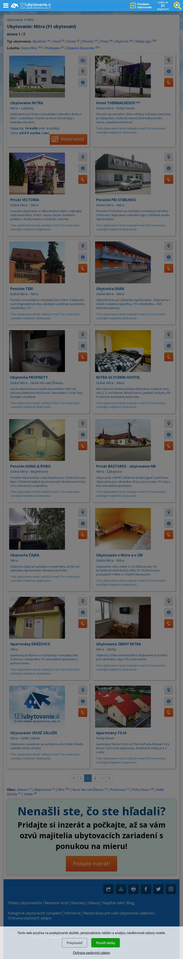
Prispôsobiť (74, 943)
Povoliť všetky (105, 943)
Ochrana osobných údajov (91, 952)
